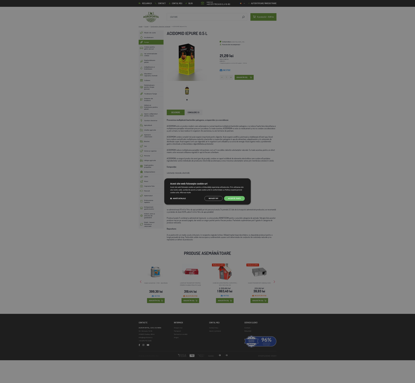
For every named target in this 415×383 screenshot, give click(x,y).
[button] (178, 198)
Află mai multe (185, 192)
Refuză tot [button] (213, 198)
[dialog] (207, 191)
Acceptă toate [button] (234, 198)
